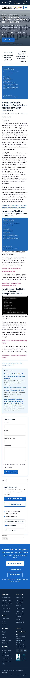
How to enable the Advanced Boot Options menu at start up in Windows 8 (14, 376)
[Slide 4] (18, 44)
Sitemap (16, 675)
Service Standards (7, 600)
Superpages (5, 642)
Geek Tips (24, 113)
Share (6, 120)
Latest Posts (5, 618)
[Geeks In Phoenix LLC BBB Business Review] (21, 657)
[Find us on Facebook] (17, 650)
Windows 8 (19, 603)
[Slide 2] (12, 44)
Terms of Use (6, 608)
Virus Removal (6, 653)
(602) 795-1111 (25, 2)
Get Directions (16, 575)
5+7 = (4, 480)
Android (18, 619)
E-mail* (6, 430)
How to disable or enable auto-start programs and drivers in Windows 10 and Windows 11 (14, 401)
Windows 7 (19, 605)
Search (4, 624)
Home (3, 675)
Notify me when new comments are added (15, 466)
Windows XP (19, 611)
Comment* (7, 446)
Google (4, 632)
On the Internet (6, 597)
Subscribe (17, 3)
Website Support (6, 661)
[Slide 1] (9, 44)
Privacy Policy (6, 611)
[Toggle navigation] (26, 7)
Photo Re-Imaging (7, 658)
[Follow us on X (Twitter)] (21, 650)
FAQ (3, 663)
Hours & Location (7, 603)
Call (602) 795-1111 (16, 499)
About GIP (5, 605)
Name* (6, 423)
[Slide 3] (15, 44)
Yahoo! (4, 637)
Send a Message (16, 504)
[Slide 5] (21, 44)
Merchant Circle (6, 640)
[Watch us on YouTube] (25, 650)
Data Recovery (6, 655)
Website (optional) (10, 438)
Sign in (10, 2)
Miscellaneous (20, 622)
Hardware (19, 616)
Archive (4, 2)
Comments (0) (7, 117)
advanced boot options (8, 363)
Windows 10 (19, 600)
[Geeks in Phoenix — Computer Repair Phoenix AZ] (12, 7)
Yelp (3, 634)
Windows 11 (19, 597)
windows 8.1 (10, 365)
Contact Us (10, 675)
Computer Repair (6, 650)
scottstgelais (6, 113)
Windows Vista (20, 608)
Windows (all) (20, 614)
